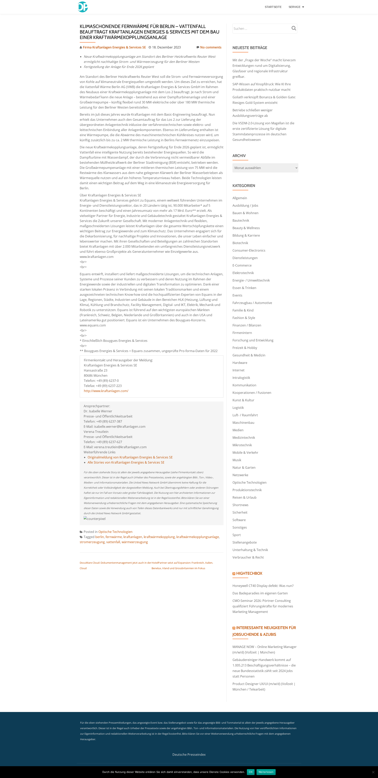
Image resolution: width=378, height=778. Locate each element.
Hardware (240, 363)
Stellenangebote (245, 542)
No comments (210, 47)
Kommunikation (244, 385)
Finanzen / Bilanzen (247, 325)
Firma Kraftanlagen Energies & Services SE (114, 47)
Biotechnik (240, 243)
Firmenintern (242, 333)
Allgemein (240, 198)
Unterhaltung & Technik (250, 550)
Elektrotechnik (243, 273)
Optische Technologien (115, 532)
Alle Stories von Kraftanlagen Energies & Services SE (126, 462)
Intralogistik (241, 378)
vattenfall (113, 542)
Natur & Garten (244, 467)
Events (237, 295)
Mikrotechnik (242, 445)
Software (239, 520)
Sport (237, 535)
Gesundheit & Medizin (249, 355)
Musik (237, 460)
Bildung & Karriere (246, 235)
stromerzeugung (92, 542)
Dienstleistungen (245, 258)
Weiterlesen (266, 771)
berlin (99, 537)
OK (251, 771)
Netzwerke (240, 475)
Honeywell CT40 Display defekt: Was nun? (263, 586)
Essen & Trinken (244, 288)
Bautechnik (241, 220)
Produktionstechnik (247, 490)
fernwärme (114, 537)
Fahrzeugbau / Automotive (252, 303)
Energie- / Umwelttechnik (251, 280)
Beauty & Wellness (246, 228)
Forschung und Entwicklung (253, 340)
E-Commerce (242, 265)
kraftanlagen (132, 537)
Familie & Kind (243, 310)
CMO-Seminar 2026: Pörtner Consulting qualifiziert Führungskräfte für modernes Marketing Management (263, 606)
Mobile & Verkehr (245, 452)
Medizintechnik (244, 437)
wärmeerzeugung (135, 542)
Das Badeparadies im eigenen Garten (260, 593)
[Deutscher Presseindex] (83, 7)
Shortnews (240, 505)
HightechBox (249, 573)
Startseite (273, 6)
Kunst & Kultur (243, 400)
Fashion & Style (244, 318)
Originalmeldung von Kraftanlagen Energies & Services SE (130, 457)
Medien (238, 430)
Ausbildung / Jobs (245, 205)
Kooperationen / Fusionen (252, 392)
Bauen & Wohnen (245, 213)
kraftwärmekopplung (159, 537)
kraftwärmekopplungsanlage (197, 537)
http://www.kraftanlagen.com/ (106, 391)
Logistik (238, 407)
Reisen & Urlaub (245, 497)
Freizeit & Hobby (245, 348)
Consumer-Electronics (249, 250)
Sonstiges (240, 527)
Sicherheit (240, 512)
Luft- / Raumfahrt (245, 415)
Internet (239, 370)
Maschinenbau (243, 422)
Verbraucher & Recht (248, 557)
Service (294, 6)
